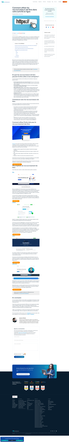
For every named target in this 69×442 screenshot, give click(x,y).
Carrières (13, 401)
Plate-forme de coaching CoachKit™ (22, 401)
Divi (27, 401)
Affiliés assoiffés (50, 409)
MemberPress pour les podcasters (38, 410)
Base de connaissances (50, 401)
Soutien (49, 400)
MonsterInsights (29, 405)
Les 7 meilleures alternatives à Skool (49, 46)
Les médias (13, 402)
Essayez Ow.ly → (16, 262)
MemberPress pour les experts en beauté (39, 408)
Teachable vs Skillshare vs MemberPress (39, 404)
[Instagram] (54, 431)
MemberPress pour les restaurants (38, 407)
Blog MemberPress (14, 406)
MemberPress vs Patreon (37, 405)
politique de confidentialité (22, 332)
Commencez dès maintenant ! (24, 293)
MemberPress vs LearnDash (38, 402)
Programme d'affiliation (15, 404)
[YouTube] (56, 431)
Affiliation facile (50, 407)
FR (14, 396)
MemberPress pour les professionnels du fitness (40, 409)
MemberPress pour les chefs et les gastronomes (40, 406)
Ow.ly (13, 235)
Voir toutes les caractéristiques (49, 16)
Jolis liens (13, 143)
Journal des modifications (51, 406)
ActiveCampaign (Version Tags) (30, 400)
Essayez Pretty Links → (17, 164)
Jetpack (17, 52)
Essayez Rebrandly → (16, 289)
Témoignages (13, 403)
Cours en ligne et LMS (20, 400)
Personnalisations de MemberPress (52, 404)
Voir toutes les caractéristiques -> (22, 408)
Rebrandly (17, 55)
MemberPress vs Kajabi (37, 400)
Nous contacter (14, 407)
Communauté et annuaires (21, 402)
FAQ (48, 405)
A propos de (13, 400)
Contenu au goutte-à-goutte (21, 405)
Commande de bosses (20, 406)
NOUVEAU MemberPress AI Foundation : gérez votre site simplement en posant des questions (49, 55)
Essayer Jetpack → (16, 234)
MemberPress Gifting (29, 404)
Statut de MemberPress (50, 402)
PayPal (28, 406)
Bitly (16, 51)
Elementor (28, 402)
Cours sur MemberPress (29, 403)
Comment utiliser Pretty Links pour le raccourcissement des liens (24, 48)
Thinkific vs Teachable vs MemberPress (39, 403)
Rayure (28, 407)
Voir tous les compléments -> (30, 409)
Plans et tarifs (49, 403)
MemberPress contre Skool (38, 401)
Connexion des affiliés (14, 405)
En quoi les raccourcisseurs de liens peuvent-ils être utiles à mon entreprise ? (26, 45)
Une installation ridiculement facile (22, 404)
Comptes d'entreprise (20, 407)
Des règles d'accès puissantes (21, 403)
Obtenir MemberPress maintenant (22, 374)
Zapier (28, 408)
